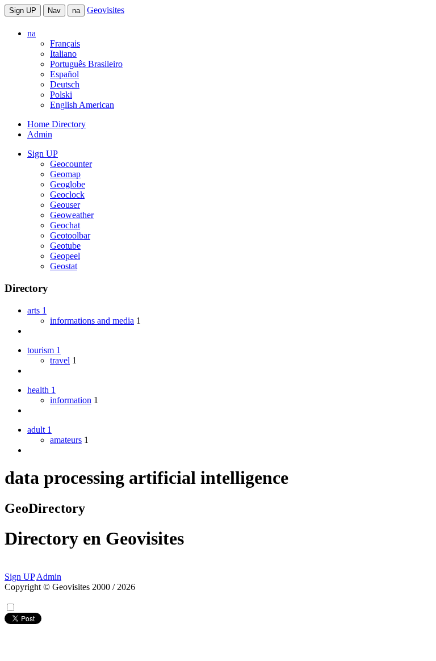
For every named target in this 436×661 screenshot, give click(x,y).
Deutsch (64, 84)
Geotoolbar (70, 235)
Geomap (65, 174)
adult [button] (39, 429)
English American (82, 105)
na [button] (31, 33)
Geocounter (71, 164)
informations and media (92, 320)
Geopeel (65, 256)
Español (64, 74)
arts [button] (37, 310)
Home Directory (56, 124)
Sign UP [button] (42, 153)
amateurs (66, 440)
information (70, 400)
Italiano (63, 53)
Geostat (63, 266)
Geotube (65, 245)
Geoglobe (67, 184)
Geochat (65, 225)
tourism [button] (44, 350)
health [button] (41, 390)
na (76, 10)
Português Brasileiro (86, 64)
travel (60, 360)
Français (65, 43)
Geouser (65, 205)
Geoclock (67, 194)
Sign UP (22, 10)
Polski (61, 94)
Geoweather (72, 215)
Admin (39, 134)
